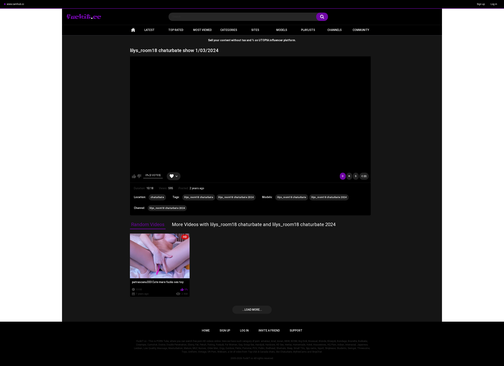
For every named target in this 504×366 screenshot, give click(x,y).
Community (361, 30)
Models (281, 30)
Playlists (308, 30)
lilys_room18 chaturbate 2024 (236, 197)
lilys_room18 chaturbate (198, 197)
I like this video (134, 176)
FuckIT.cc (248, 358)
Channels (334, 30)
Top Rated (175, 30)
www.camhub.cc (15, 4)
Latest (149, 30)
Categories (228, 30)
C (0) (364, 176)
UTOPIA (264, 40)
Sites (255, 30)
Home (133, 30)
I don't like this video (139, 176)
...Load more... (252, 309)
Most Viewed (202, 30)
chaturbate (157, 197)
